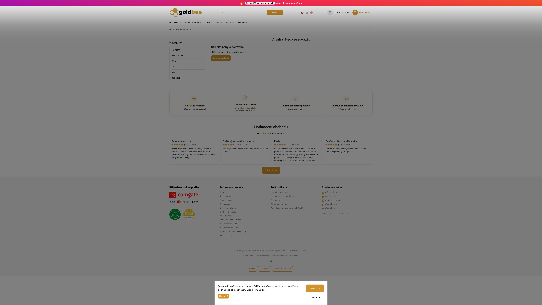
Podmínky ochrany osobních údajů (287, 208)
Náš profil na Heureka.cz (282, 196)
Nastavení (223, 296)
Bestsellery (178, 55)
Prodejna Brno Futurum (231, 220)
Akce (174, 72)
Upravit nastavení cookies (296, 251)
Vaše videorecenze (229, 228)
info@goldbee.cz (333, 192)
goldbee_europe (332, 200)
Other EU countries (282, 269)
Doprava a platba (228, 208)
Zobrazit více (271, 170)
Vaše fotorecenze (228, 224)
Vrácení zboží (226, 200)
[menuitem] (176, 22)
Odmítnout (315, 297)
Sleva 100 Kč (226, 236)
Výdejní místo (226, 216)
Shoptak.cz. (267, 256)
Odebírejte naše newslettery (233, 232)
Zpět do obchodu (221, 58)
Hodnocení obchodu (271, 127)
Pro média (275, 200)
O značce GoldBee (279, 192)
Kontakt (223, 192)
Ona (174, 61)
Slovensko (264, 269)
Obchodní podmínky (280, 204)
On (173, 67)
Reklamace (225, 204)
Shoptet (252, 256)
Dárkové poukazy (228, 212)
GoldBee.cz (330, 196)
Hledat (275, 12)
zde (264, 290)
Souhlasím (315, 288)
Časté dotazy (226, 196)
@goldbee (330, 208)
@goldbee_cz (331, 204)
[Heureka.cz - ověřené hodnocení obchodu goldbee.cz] (188, 213)
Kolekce (176, 78)
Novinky (176, 50)
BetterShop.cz (293, 256)
